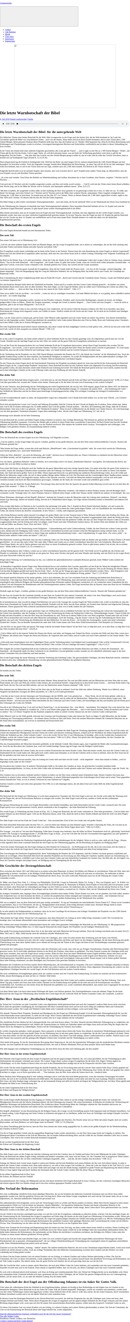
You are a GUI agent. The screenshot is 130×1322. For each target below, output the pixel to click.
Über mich (9, 36)
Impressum (9, 39)
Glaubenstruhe (6, 3)
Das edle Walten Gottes (9, 1316)
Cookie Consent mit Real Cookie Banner (16, 1321)
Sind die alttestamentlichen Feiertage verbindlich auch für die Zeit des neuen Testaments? (35, 1314)
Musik (7, 34)
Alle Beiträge (10, 32)
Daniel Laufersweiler (18, 119)
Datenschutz (10, 41)
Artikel (8, 30)
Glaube (30, 119)
